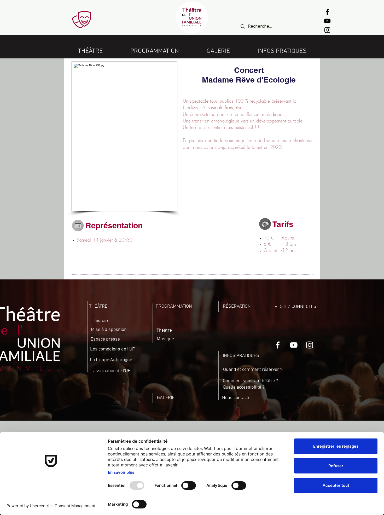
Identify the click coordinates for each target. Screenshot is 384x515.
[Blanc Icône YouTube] (293, 345)
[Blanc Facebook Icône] (277, 345)
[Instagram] (327, 30)
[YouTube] (327, 21)
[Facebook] (327, 12)
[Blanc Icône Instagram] (309, 345)
